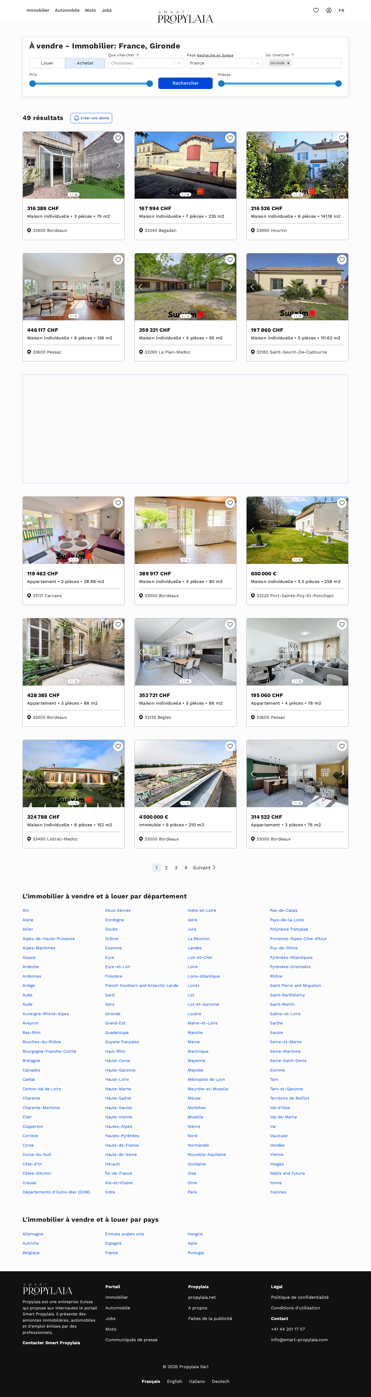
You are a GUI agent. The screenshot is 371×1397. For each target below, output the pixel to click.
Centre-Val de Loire (42, 1088)
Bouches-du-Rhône (42, 1041)
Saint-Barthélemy (287, 995)
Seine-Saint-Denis (288, 1060)
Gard (109, 995)
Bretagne (31, 1060)
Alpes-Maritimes (39, 947)
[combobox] (293, 63)
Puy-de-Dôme (284, 947)
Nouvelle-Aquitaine (207, 1154)
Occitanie (197, 1164)
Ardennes (32, 976)
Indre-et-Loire (202, 910)
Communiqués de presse (131, 1339)
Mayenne (196, 1060)
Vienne (277, 1154)
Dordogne (114, 919)
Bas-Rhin (31, 1032)
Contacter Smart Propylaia (51, 1342)
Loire (193, 966)
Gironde (113, 1013)
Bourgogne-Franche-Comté (49, 1051)
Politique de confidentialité (300, 1297)
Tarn (274, 1079)
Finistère (113, 976)
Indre (110, 1192)
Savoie (276, 1032)
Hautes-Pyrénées (122, 1135)
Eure (109, 957)
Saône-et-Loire (285, 1013)
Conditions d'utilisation (295, 1307)
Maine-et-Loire (203, 1023)
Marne (194, 1041)
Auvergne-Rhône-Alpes (46, 1013)
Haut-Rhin (115, 1051)
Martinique (198, 1051)
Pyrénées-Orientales (290, 966)
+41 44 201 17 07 (288, 1329)
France (111, 1252)
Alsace (29, 957)
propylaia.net (202, 1297)
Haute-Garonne (120, 1070)
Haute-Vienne (118, 1116)
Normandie (198, 1145)
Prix (33, 74)
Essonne (113, 947)
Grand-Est (115, 1023)
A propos (197, 1307)
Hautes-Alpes (118, 1126)
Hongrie (195, 1234)
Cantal (29, 1079)
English (174, 1381)
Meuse (194, 1098)
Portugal (196, 1252)
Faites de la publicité (210, 1318)
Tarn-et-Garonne (286, 1088)
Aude (28, 1004)
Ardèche (31, 966)
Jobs (107, 10)
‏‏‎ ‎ (30, 55)
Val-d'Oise (280, 1107)
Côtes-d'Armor (37, 1173)
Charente (31, 1098)
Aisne (28, 919)
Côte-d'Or (32, 1164)
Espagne (113, 1243)
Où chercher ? (280, 55)
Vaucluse (279, 1135)
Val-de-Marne (283, 1116)
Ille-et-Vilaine (119, 1182)
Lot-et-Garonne (203, 1004)
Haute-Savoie (118, 1107)
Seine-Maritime (285, 1051)
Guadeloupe (117, 1032)
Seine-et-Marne (286, 1041)
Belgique (31, 1252)
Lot (191, 995)
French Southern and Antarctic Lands (141, 985)
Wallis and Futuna (287, 1173)
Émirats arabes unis (124, 1234)
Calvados (31, 1070)
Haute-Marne (118, 1088)
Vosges (277, 1164)
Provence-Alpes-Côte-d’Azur (298, 938)
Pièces (224, 74)
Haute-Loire (117, 1079)
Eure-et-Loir (117, 966)
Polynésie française (289, 929)
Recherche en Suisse (215, 55)
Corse (28, 1145)
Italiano (197, 1381)
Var (273, 1126)
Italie (192, 1243)
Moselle (195, 1116)
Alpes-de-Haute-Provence (49, 938)
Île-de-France (118, 1173)
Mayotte (195, 1070)
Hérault (112, 1164)
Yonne (276, 1182)
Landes (195, 947)
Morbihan (197, 1107)
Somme (277, 1070)
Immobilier (38, 10)
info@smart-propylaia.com (299, 1339)
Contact (279, 1318)
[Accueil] (185, 19)
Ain (26, 910)
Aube (28, 995)
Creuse (29, 1182)
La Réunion (199, 938)
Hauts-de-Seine (121, 1154)
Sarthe (276, 1023)
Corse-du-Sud (37, 1154)
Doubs (111, 929)
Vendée (277, 1145)
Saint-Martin (282, 1004)
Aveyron (31, 1023)
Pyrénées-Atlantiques (291, 957)
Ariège (29, 985)
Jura (192, 929)
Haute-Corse (117, 1060)
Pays (210, 55)
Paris (192, 1192)
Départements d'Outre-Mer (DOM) (56, 1192)
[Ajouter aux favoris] (118, 138)
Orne (192, 1182)
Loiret (193, 985)
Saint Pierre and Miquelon (295, 985)
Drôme (111, 938)
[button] (288, 62)
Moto (90, 10)
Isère (192, 919)
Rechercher (185, 83)
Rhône (276, 976)
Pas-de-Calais (284, 910)
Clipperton (33, 1126)
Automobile (67, 10)
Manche (195, 1032)
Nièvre (194, 1126)
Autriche (31, 1243)
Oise (192, 1173)
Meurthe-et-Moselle (208, 1088)
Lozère (194, 1013)
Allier (28, 929)
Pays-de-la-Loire (287, 919)
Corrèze (30, 1135)
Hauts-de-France (122, 1145)
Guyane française (122, 1041)
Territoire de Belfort (289, 1098)
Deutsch (220, 1381)
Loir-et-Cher (200, 957)
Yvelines (278, 1192)
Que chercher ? (123, 55)
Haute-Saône (118, 1098)
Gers (109, 1004)
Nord (192, 1135)
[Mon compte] (329, 10)
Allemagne (33, 1234)
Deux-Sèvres (118, 910)
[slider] (32, 83)
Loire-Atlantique (204, 976)
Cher (27, 1116)
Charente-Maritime (41, 1107)
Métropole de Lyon (206, 1079)
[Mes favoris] (316, 10)
